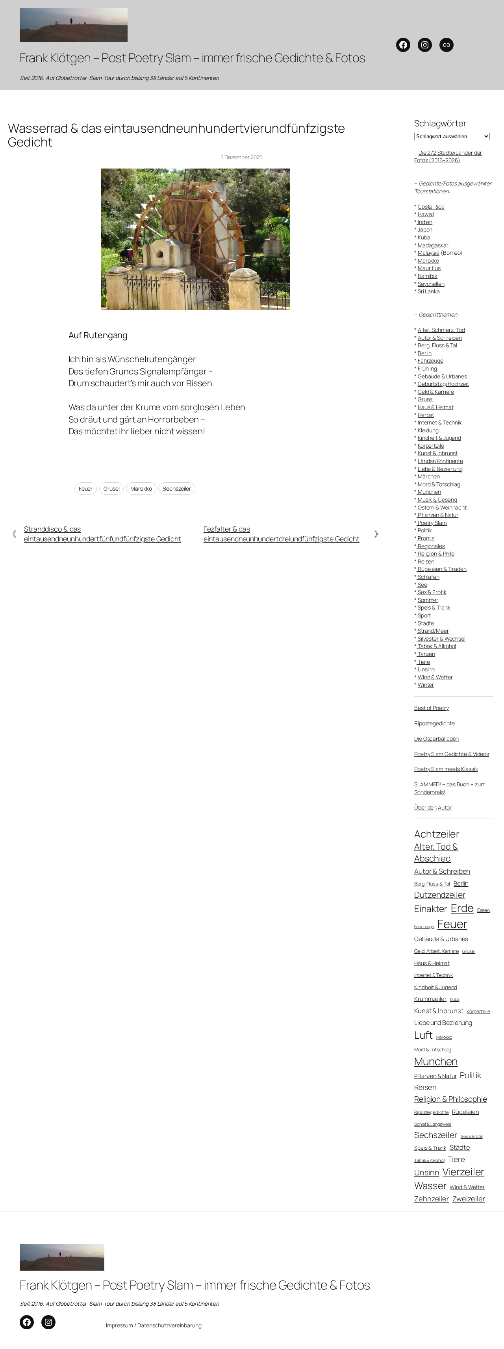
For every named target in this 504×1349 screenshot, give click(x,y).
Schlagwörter (440, 123)
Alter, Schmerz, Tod (441, 330)
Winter (426, 684)
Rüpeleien (465, 1112)
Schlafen (428, 576)
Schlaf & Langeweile (432, 1124)
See (422, 584)
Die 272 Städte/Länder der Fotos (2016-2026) (448, 156)
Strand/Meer (433, 630)
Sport (424, 615)
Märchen (429, 476)
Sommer (428, 600)
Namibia (427, 276)
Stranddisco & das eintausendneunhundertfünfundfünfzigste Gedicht (102, 533)
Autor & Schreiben (440, 337)
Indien (424, 222)
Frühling (427, 368)
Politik (424, 530)
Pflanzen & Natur (437, 515)
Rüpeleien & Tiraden (442, 569)
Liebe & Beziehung (440, 469)
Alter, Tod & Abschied (436, 853)
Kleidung (428, 430)
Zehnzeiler (431, 1198)
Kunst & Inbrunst (438, 453)
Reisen (425, 561)
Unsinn (426, 669)
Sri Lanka (429, 291)
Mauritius (429, 268)
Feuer (86, 488)
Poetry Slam (432, 522)
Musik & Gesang (437, 499)
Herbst (426, 415)
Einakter (430, 908)
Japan (425, 229)
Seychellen (431, 283)
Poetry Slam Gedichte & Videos (451, 754)
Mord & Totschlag (438, 484)
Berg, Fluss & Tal (437, 345)
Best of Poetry (431, 708)
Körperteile (431, 445)
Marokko (141, 488)
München (429, 491)
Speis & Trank (433, 607)
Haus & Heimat (436, 407)
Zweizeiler (468, 1198)
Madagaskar (433, 245)
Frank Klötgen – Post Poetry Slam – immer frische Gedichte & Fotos (192, 57)
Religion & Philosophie (450, 1098)
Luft (423, 1035)
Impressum (119, 1325)
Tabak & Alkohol (436, 646)
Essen (483, 910)
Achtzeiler (437, 834)
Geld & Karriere (436, 391)
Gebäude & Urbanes (442, 376)
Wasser (430, 1185)
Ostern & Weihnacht (442, 507)
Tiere (423, 661)
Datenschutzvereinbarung (169, 1325)
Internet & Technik (440, 422)
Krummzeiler (430, 998)
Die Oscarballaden (436, 738)
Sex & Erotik (432, 592)
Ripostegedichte (434, 723)
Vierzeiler (463, 1172)
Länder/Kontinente (440, 461)
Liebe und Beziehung (443, 1022)
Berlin (425, 353)
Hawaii (426, 214)
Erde (462, 908)
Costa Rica (431, 206)
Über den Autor (433, 807)
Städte (426, 623)
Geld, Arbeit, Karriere (436, 951)
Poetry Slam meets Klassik (446, 769)
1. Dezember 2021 (241, 157)
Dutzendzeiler (439, 894)
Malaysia (428, 252)
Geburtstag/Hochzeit (443, 383)
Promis (425, 538)
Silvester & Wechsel (441, 638)
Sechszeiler (177, 488)
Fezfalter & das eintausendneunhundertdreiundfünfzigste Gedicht (281, 533)
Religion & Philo (435, 553)
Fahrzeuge (430, 360)
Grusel (111, 488)
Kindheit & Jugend (439, 437)
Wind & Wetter (435, 677)
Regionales (431, 546)
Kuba (424, 237)
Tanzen (426, 654)
